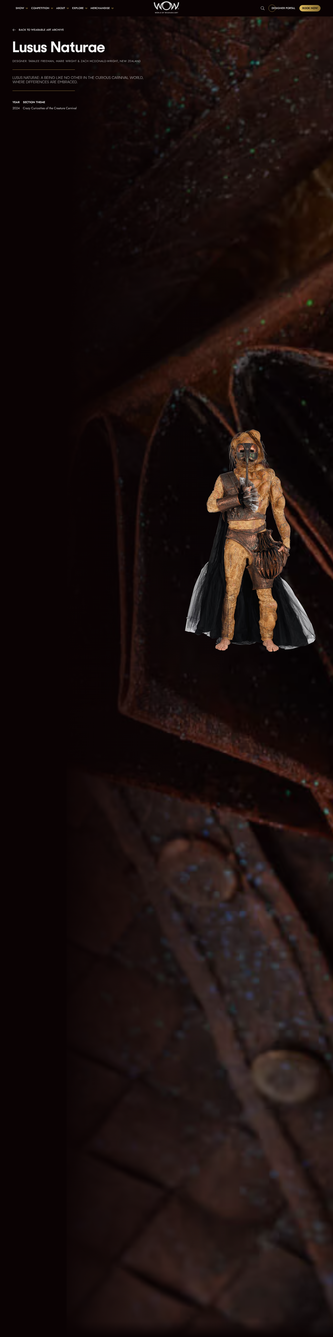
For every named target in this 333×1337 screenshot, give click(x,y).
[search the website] (263, 8)
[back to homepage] (166, 8)
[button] (22, 8)
